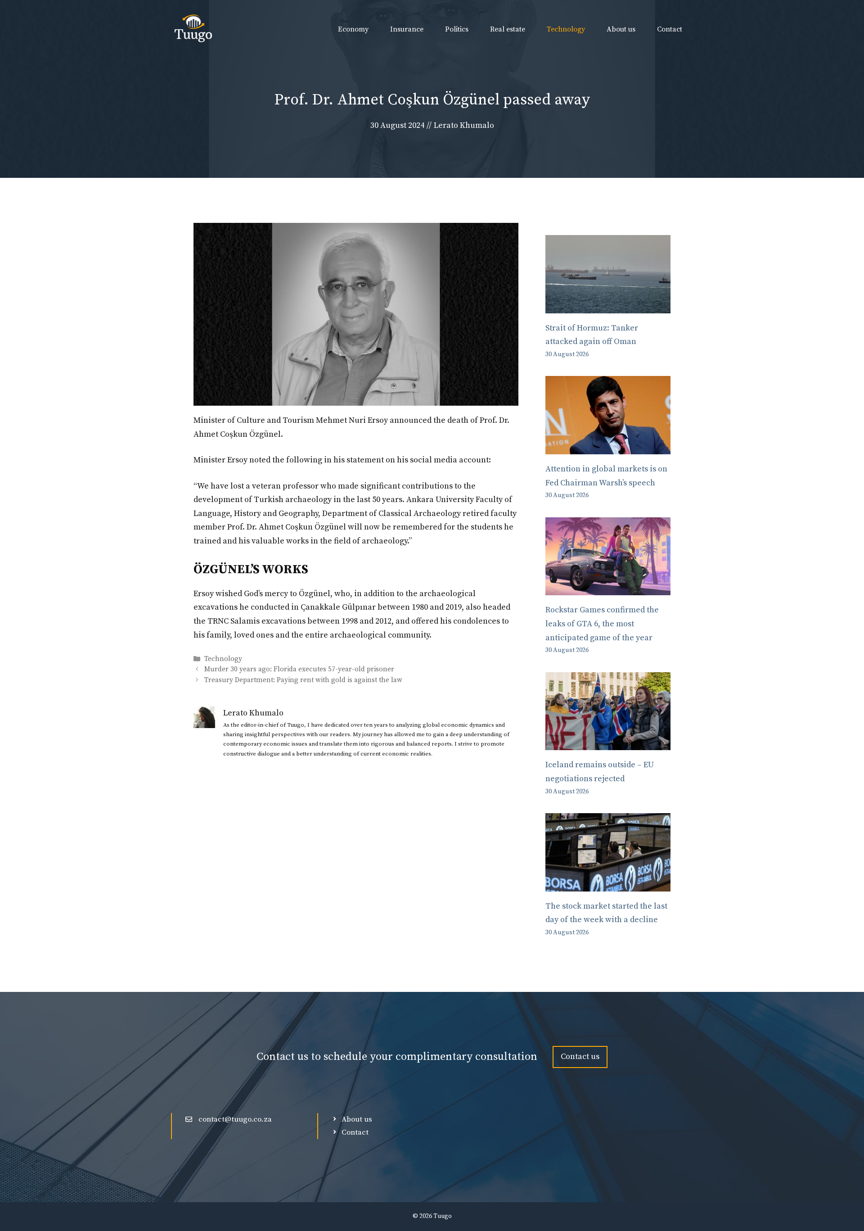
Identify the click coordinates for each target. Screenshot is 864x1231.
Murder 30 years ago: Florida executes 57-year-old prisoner (299, 669)
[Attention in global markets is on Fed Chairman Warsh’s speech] (607, 447)
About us (621, 29)
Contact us (580, 1056)
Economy (353, 29)
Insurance (406, 29)
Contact (669, 29)
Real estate (507, 29)
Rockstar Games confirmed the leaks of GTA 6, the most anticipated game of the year (602, 624)
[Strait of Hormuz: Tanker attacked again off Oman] (607, 306)
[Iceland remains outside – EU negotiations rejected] (607, 743)
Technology (566, 29)
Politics (456, 29)
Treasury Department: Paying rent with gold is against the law (303, 680)
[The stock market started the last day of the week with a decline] (607, 884)
